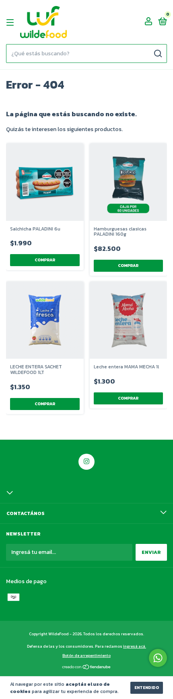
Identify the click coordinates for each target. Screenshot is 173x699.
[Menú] (11, 22)
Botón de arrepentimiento (86, 656)
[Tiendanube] (87, 668)
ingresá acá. (134, 646)
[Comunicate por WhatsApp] (158, 658)
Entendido (146, 688)
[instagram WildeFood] (86, 462)
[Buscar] (157, 53)
